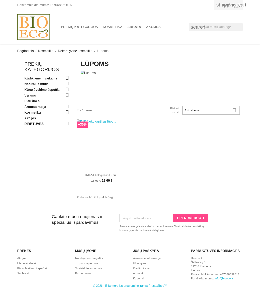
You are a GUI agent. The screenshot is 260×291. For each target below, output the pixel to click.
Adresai (138, 273)
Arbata (134, 27)
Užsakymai (140, 263)
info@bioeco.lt (224, 278)
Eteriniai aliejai (26, 263)
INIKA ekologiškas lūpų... (101, 175)
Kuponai (138, 278)
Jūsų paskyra (146, 251)
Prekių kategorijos (79, 27)
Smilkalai (23, 273)
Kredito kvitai (141, 268)
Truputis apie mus (86, 263)
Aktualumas (210, 110)
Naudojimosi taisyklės (89, 258)
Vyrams (30, 95)
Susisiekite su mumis (88, 268)
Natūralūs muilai (36, 84)
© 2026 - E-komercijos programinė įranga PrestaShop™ (130, 285)
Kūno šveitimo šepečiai (42, 89)
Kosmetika (112, 27)
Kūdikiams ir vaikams (40, 78)
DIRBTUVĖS (34, 124)
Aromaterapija (35, 107)
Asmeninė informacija (147, 258)
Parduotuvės (83, 273)
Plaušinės (32, 101)
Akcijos (153, 27)
